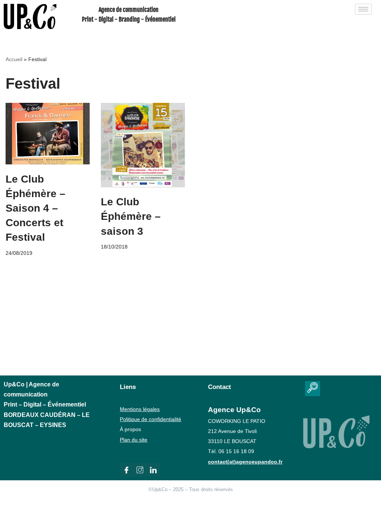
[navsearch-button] (312, 388)
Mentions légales (140, 409)
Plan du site (133, 440)
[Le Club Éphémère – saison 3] (143, 145)
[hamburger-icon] (363, 9)
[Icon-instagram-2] (140, 470)
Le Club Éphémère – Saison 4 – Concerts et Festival (35, 208)
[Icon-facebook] (126, 470)
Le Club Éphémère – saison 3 (131, 216)
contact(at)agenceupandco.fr (245, 462)
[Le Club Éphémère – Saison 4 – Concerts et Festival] (48, 133)
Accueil (14, 59)
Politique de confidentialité (150, 419)
